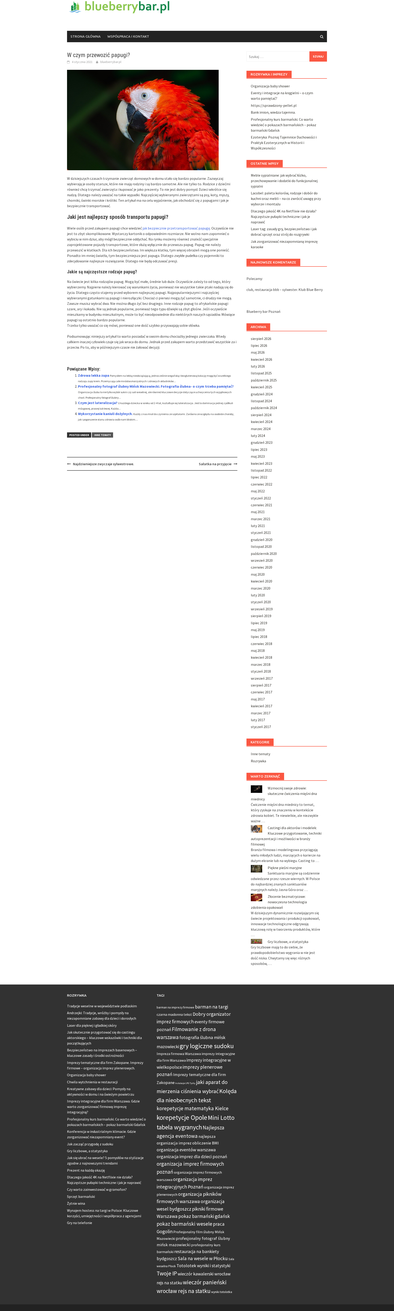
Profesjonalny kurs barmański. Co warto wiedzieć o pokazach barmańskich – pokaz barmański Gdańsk (283, 125)
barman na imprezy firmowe (175, 1007)
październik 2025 (264, 380)
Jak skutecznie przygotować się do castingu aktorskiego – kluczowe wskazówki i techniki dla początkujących (104, 1037)
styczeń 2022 (261, 498)
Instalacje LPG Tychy (185, 1083)
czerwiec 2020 (261, 567)
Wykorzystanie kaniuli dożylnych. (105, 413)
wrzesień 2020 (262, 560)
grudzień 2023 (261, 442)
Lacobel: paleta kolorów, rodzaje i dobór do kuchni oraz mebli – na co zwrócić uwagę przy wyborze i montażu (286, 198)
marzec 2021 (260, 519)
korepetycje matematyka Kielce (192, 1108)
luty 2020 (258, 595)
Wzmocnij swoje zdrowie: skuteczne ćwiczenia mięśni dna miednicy (284, 793)
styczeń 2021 (261, 532)
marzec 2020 (260, 588)
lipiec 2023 (259, 449)
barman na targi (211, 1007)
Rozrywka (258, 761)
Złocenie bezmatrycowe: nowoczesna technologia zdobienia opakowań (279, 902)
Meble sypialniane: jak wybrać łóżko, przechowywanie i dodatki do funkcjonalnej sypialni (284, 180)
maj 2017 (258, 699)
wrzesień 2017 (262, 678)
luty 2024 (258, 435)
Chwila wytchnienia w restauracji (92, 1082)
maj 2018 (258, 650)
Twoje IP (167, 1273)
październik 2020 (264, 553)
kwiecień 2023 (261, 463)
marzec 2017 (260, 713)
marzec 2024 (260, 428)
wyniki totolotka (221, 1292)
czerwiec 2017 (261, 692)
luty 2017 (258, 720)
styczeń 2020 (261, 602)
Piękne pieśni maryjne (285, 867)
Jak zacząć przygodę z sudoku (90, 1144)
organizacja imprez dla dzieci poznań (192, 1156)
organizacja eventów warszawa (186, 1149)
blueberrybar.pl (110, 62)
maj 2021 (258, 511)
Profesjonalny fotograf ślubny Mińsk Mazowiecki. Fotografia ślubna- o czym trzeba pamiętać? (156, 386)
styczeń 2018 (261, 671)
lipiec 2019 (259, 623)
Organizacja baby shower (270, 86)
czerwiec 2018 (261, 643)
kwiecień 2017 (261, 706)
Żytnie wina (76, 1203)
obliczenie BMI (205, 1143)
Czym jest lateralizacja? (97, 402)
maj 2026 (258, 352)
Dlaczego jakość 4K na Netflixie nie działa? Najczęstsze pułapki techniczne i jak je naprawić (283, 216)
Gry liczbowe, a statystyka (288, 941)
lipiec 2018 (259, 636)
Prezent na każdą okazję (86, 1170)
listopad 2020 (261, 546)
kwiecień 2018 (261, 657)
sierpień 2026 (261, 338)
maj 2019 (258, 629)
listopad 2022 (261, 470)
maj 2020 (258, 574)
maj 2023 (258, 456)
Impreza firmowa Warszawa (179, 1053)
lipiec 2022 (259, 477)
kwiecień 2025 (261, 387)
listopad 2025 (261, 373)
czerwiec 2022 (261, 484)
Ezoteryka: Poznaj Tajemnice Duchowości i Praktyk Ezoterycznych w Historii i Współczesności (284, 142)
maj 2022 (258, 491)
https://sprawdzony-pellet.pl (274, 105)
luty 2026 (258, 366)
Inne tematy (102, 435)
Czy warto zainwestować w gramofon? (97, 1189)
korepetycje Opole (182, 1117)
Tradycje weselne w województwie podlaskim (102, 1006)
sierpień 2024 (261, 415)
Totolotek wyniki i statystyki (203, 1265)
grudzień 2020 (261, 539)
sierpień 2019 (261, 616)
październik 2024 (264, 407)
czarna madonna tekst (174, 1014)
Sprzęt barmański (81, 1196)
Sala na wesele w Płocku (203, 1258)
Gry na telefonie (79, 1222)
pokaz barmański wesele (184, 1223)
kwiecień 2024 (261, 421)
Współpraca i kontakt (128, 36)
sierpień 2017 (261, 685)
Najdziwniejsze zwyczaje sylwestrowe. (103, 464)
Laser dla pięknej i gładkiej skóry (92, 1025)
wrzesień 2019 (262, 609)
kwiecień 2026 (261, 359)
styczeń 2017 (261, 726)
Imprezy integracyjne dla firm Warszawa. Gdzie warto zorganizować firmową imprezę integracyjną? (103, 1106)
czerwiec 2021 (261, 505)
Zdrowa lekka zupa (93, 375)
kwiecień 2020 (261, 581)
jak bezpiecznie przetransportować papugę (176, 228)
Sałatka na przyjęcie (215, 464)
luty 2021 (258, 525)
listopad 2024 (261, 401)
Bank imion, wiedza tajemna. (273, 112)
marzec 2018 (260, 664)
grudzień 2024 (261, 394)
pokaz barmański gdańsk (204, 1216)
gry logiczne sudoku (207, 1046)
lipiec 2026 (259, 345)
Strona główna (85, 36)
